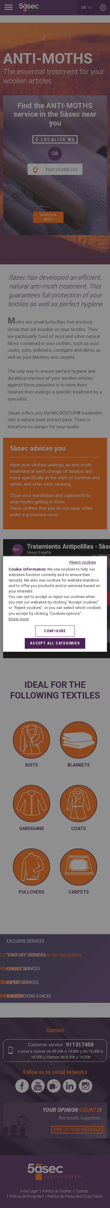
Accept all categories (55, 643)
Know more (19, 619)
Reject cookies (82, 562)
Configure (55, 631)
